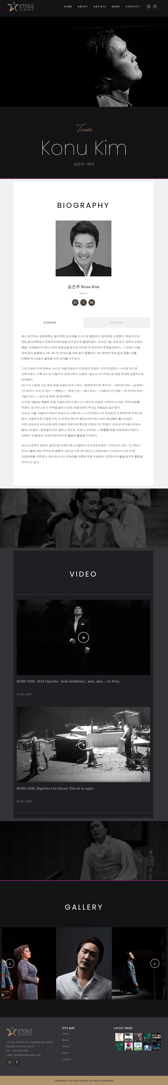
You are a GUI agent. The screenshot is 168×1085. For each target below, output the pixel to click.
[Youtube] (91, 302)
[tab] (50, 322)
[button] (83, 637)
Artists (65, 1046)
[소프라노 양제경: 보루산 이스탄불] (157, 1037)
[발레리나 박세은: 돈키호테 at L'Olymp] (119, 1037)
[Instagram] (83, 302)
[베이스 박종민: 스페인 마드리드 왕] (147, 1037)
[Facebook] (75, 302)
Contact (66, 1059)
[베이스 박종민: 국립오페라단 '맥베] (157, 1046)
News (65, 1052)
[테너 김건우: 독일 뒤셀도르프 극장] (129, 1037)
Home (65, 1033)
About (65, 1039)
